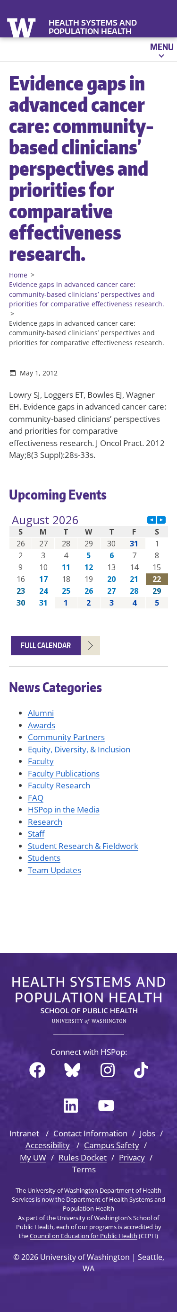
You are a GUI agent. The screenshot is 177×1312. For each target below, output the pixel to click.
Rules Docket (83, 1157)
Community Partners (66, 737)
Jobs (147, 1133)
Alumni (41, 712)
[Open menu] (161, 49)
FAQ (35, 797)
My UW (33, 1157)
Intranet (24, 1133)
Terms (84, 1169)
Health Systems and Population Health (93, 27)
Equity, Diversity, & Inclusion (79, 749)
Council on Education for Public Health (83, 1236)
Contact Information (90, 1133)
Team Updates (54, 870)
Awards (41, 725)
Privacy (132, 1157)
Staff (36, 833)
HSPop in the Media (64, 809)
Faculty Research (59, 785)
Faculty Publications (64, 773)
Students (44, 857)
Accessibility (47, 1145)
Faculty (41, 761)
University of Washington (22, 26)
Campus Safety (111, 1145)
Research (45, 821)
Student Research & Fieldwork (83, 845)
